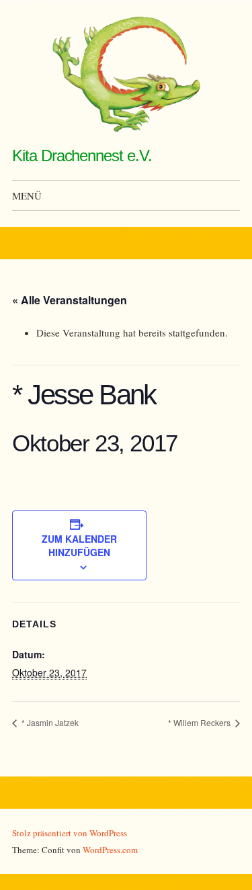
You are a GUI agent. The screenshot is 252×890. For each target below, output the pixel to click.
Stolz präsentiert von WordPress (69, 833)
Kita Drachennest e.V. (81, 155)
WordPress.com (110, 850)
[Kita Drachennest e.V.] (126, 74)
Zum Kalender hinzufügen (79, 545)
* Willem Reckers (200, 722)
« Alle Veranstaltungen (69, 300)
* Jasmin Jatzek (49, 722)
